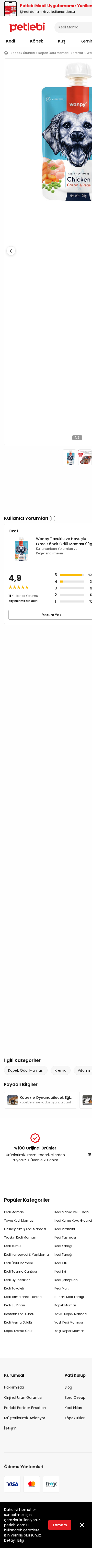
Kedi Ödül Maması (18, 1263)
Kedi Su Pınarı (14, 1305)
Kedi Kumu (12, 1246)
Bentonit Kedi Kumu (19, 1314)
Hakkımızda (14, 1387)
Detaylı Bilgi (14, 1540)
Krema (60, 1070)
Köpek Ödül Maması (25, 1070)
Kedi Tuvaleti (14, 1288)
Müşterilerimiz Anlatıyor (24, 1418)
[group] (40, 1100)
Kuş (61, 41)
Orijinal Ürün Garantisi (23, 1397)
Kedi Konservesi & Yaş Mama (26, 1254)
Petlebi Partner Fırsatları (25, 1407)
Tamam (59, 1525)
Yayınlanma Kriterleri (23, 601)
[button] (11, 250)
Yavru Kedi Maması (19, 1220)
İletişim (10, 1428)
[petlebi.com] (6, 53)
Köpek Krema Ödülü (19, 1331)
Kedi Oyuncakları (17, 1280)
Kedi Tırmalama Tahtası (23, 1297)
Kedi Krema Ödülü (18, 1322)
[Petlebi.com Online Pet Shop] (27, 26)
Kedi (10, 41)
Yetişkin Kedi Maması (20, 1237)
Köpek (36, 41)
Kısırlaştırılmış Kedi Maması (25, 1229)
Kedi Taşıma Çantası (20, 1271)
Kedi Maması (14, 1212)
